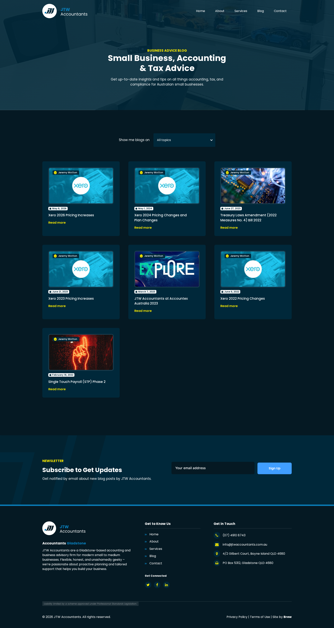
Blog (260, 11)
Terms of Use (260, 617)
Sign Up (274, 468)
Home (200, 11)
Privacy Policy (237, 617)
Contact (280, 11)
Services (240, 11)
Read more (57, 222)
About (219, 11)
